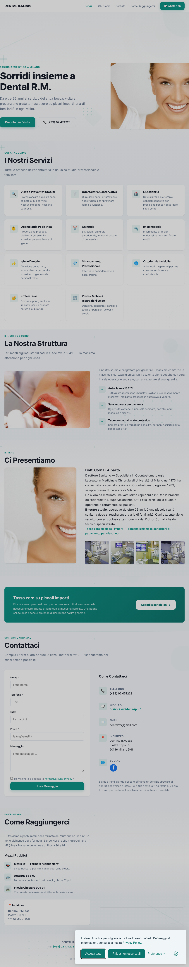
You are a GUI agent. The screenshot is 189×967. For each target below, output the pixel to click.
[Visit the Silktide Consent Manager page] (175, 953)
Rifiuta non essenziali (126, 953)
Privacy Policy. (132, 942)
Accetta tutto (93, 953)
